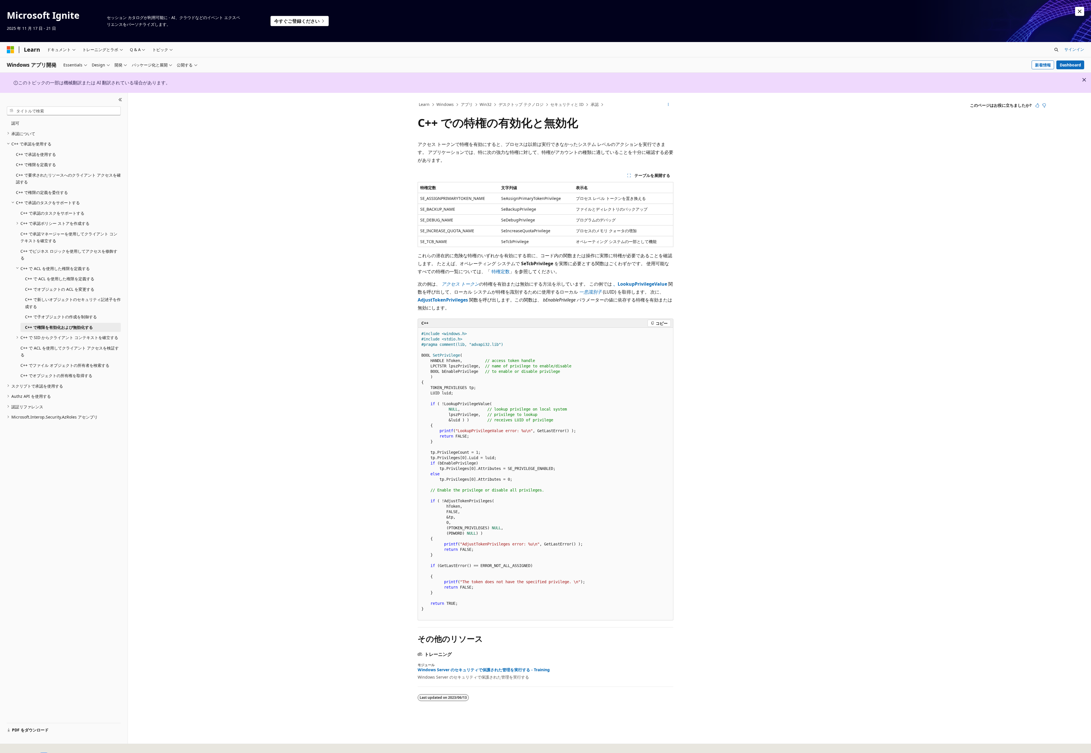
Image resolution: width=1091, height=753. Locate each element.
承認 (595, 104)
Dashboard (1070, 65)
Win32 (486, 104)
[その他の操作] (668, 104)
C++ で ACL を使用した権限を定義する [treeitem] (59, 278)
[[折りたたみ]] (120, 99)
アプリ (467, 104)
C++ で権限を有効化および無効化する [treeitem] (59, 327)
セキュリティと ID (567, 104)
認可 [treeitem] (15, 123)
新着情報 (1043, 65)
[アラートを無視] (1079, 11)
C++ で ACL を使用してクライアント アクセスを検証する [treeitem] (69, 351)
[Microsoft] (10, 49)
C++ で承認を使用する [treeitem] (36, 154)
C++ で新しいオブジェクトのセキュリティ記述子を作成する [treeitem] (73, 303)
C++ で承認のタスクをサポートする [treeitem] (52, 213)
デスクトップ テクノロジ (521, 104)
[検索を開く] (1056, 50)
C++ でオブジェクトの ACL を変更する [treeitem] (59, 289)
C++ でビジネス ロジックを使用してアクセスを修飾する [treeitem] (68, 254)
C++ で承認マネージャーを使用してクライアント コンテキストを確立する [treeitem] (68, 237)
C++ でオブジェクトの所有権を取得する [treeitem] (56, 375)
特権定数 (501, 271)
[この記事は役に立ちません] (1044, 105)
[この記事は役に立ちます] (1037, 105)
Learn (424, 104)
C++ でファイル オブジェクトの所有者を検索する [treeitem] (64, 365)
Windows (445, 104)
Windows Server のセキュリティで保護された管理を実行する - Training (484, 669)
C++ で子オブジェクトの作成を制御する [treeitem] (61, 316)
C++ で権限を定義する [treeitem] (36, 164)
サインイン (1074, 49)
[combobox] (64, 110)
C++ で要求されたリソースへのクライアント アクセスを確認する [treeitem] (68, 178)
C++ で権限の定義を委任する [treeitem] (42, 192)
